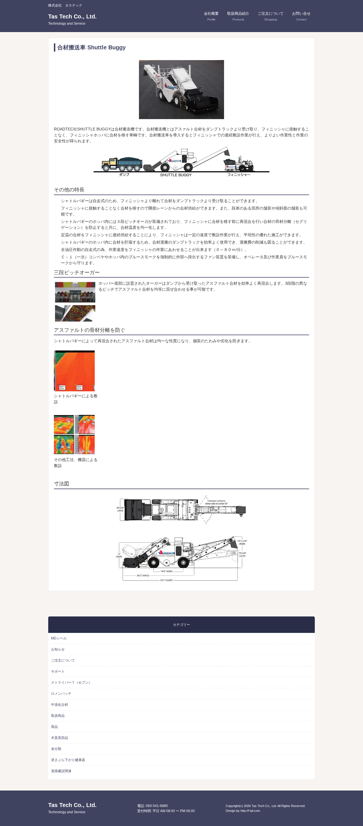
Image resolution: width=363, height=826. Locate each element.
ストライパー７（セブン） (71, 683)
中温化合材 (59, 705)
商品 (54, 727)
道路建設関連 (61, 771)
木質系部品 (59, 738)
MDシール (59, 638)
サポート (58, 671)
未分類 (56, 749)
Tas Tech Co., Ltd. (72, 19)
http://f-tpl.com (250, 810)
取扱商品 (58, 716)
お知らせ (58, 649)
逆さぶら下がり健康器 (68, 760)
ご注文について (63, 660)
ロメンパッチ (61, 694)
